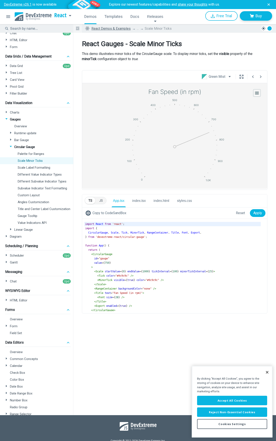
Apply (257, 213)
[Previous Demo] (253, 77)
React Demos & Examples (111, 28)
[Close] (267, 372)
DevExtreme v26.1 (17, 4)
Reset (240, 213)
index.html (161, 201)
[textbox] (39, 28)
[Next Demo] (261, 77)
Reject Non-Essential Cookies (232, 412)
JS (101, 200)
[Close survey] (268, 4)
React (60, 15)
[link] (107, 213)
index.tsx (139, 201)
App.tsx (118, 201)
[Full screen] (241, 77)
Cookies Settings (232, 424)
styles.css (184, 201)
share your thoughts (192, 4)
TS (90, 200)
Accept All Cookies (232, 400)
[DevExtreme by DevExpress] (33, 16)
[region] (232, 402)
